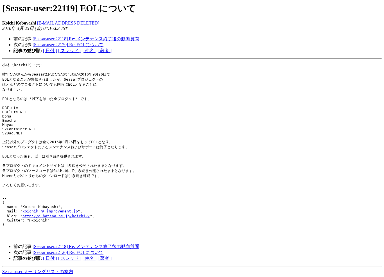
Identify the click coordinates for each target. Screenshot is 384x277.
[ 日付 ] (50, 50)
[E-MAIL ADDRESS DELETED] (68, 23)
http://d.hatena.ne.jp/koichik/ (56, 216)
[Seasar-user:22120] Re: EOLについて (68, 44)
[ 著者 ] (105, 50)
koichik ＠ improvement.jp (50, 211)
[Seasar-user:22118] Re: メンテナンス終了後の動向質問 (86, 38)
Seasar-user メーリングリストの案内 (37, 271)
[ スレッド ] (69, 50)
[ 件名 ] (89, 50)
